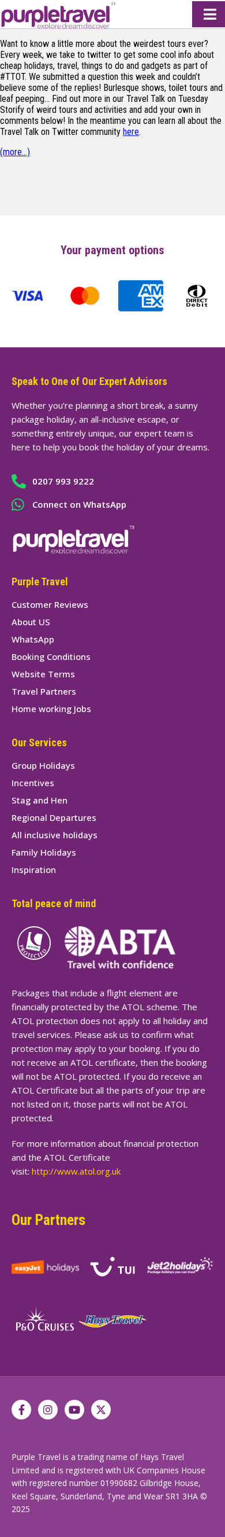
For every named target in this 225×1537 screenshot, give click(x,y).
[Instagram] (48, 1409)
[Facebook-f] (21, 1409)
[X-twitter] (101, 1409)
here (131, 131)
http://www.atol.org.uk (76, 1171)
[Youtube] (74, 1409)
